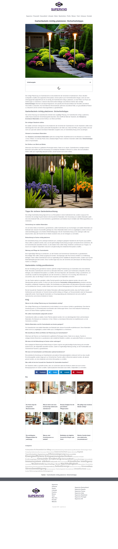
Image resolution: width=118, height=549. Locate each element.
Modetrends (37, 464)
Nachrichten (62, 16)
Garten (43, 475)
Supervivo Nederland (81, 495)
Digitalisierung (43, 454)
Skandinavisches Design (75, 466)
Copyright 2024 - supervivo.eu (59, 506)
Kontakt (89, 16)
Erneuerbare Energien (78, 456)
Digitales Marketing (72, 452)
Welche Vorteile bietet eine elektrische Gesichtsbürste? (83, 437)
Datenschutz (50, 452)
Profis (69, 16)
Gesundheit (43, 16)
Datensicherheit (60, 452)
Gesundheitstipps (79, 459)
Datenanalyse (43, 452)
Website (54, 501)
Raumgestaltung (49, 466)
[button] (90, 82)
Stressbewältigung (35, 468)
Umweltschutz (80, 469)
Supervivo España (80, 489)
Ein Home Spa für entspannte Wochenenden (31, 406)
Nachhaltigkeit (69, 463)
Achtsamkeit (29, 449)
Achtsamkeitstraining (57, 449)
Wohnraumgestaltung (36, 471)
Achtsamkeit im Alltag (42, 449)
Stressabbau (87, 466)
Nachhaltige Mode (52, 464)
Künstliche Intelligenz (80, 461)
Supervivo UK (79, 498)
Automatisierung (68, 449)
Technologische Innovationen (65, 469)
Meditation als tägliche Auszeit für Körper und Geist (67, 437)
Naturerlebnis (81, 464)
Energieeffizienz (34, 456)
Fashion (54, 492)
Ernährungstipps (31, 459)
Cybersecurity (36, 452)
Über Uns (54, 497)
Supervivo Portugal (80, 497)
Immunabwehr (89, 459)
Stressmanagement (51, 469)
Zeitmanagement (48, 471)
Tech (78, 16)
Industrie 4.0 (55, 461)
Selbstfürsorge (62, 466)
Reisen (74, 16)
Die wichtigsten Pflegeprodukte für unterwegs (31, 437)
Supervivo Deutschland (82, 487)
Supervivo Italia (79, 493)
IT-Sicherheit (64, 461)
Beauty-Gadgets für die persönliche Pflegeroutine (67, 406)
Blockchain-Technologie (81, 449)
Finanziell (36, 16)
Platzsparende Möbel (38, 466)
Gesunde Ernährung (49, 458)
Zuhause (83, 16)
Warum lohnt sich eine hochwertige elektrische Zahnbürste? (50, 406)
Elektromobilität (71, 454)
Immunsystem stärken (37, 461)
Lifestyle (50, 16)
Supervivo (29, 16)
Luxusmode (28, 464)
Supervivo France (80, 491)
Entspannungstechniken (58, 456)
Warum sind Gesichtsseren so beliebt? (48, 437)
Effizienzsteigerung (56, 454)
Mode (56, 16)
